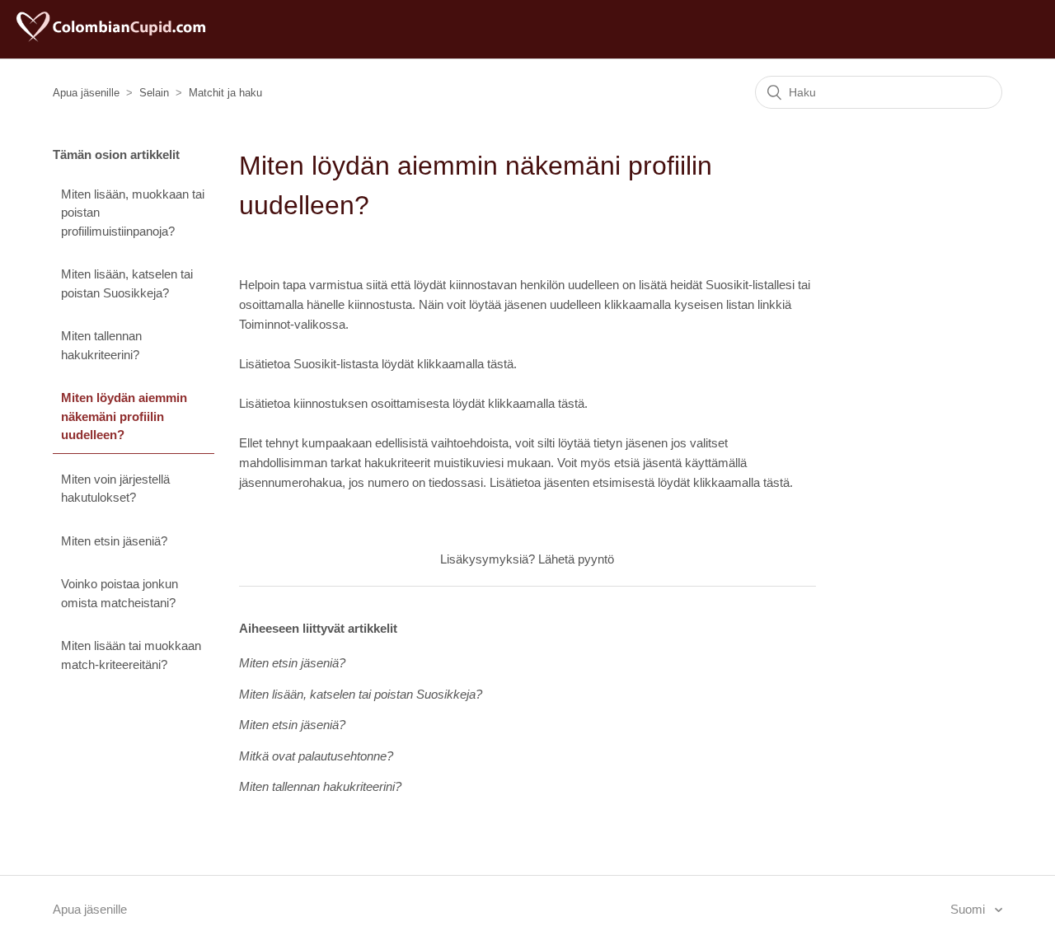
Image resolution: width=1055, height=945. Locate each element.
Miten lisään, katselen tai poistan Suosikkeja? (127, 283)
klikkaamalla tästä (465, 364)
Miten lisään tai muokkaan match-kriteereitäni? (131, 655)
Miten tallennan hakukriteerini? (101, 345)
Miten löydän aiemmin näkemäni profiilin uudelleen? (124, 416)
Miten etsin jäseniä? (114, 541)
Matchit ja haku (225, 93)
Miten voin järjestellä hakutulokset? (115, 488)
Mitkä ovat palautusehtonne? (316, 756)
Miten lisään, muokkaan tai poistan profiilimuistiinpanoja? (132, 212)
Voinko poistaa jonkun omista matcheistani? (119, 593)
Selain (154, 93)
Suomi (969, 909)
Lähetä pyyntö (576, 559)
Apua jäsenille (86, 93)
